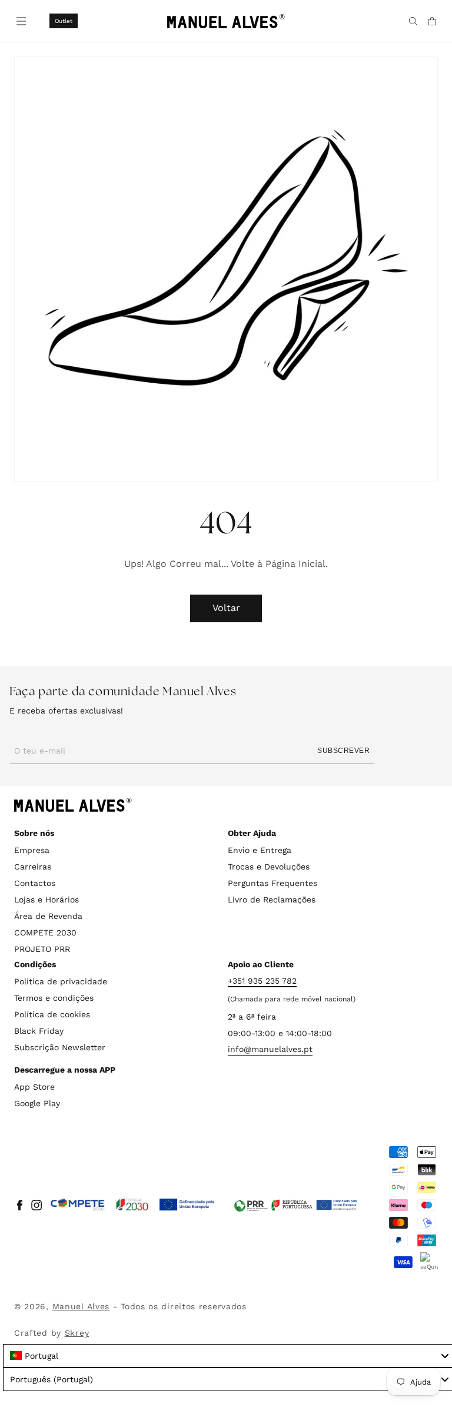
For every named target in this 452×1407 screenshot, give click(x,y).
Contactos (34, 883)
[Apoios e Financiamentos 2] (295, 1205)
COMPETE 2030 (45, 932)
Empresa (31, 850)
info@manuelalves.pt (270, 1049)
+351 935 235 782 (262, 980)
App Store (34, 1086)
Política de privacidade (60, 981)
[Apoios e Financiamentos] (132, 1205)
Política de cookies (52, 1014)
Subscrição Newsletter (59, 1047)
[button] (20, 20)
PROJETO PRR (42, 949)
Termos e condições (54, 998)
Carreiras (32, 866)
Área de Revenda (48, 916)
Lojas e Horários (46, 899)
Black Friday (39, 1031)
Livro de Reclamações (271, 899)
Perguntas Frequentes (272, 883)
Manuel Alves (80, 1306)
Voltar (226, 607)
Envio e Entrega (259, 850)
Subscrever (343, 750)
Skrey (77, 1333)
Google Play (37, 1103)
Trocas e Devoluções (269, 866)
